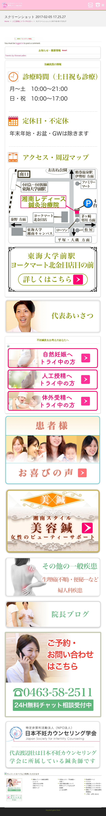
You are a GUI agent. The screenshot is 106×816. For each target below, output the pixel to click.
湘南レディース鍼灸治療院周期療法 (93, 791)
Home (7, 21)
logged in (19, 43)
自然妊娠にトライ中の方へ (93, 783)
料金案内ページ (90, 779)
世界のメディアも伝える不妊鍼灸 (67, 787)
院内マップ (36, 788)
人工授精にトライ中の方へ (22, 21)
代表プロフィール (38, 785)
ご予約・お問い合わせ (92, 794)
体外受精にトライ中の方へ (93, 788)
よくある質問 (63, 790)
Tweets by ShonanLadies (15, 55)
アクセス (88, 781)
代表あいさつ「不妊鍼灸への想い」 (67, 780)
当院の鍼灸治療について (66, 783)
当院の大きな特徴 (38, 783)
